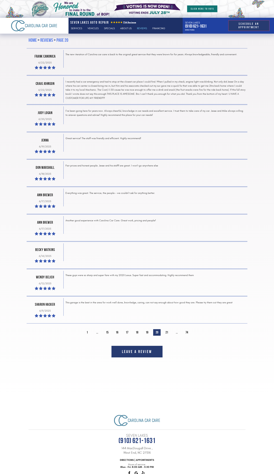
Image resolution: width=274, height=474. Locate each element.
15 (107, 332)
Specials (109, 28)
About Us (126, 28)
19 (147, 332)
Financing (158, 28)
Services (76, 28)
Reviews (142, 28)
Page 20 (62, 40)
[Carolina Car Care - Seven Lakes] (34, 26)
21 (167, 332)
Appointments (145, 460)
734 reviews (129, 22)
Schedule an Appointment (248, 25)
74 (187, 332)
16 (117, 332)
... (97, 332)
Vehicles (93, 28)
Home (33, 40)
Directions (189, 30)
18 (137, 332)
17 (127, 332)
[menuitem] (76, 28)
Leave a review (137, 351)
